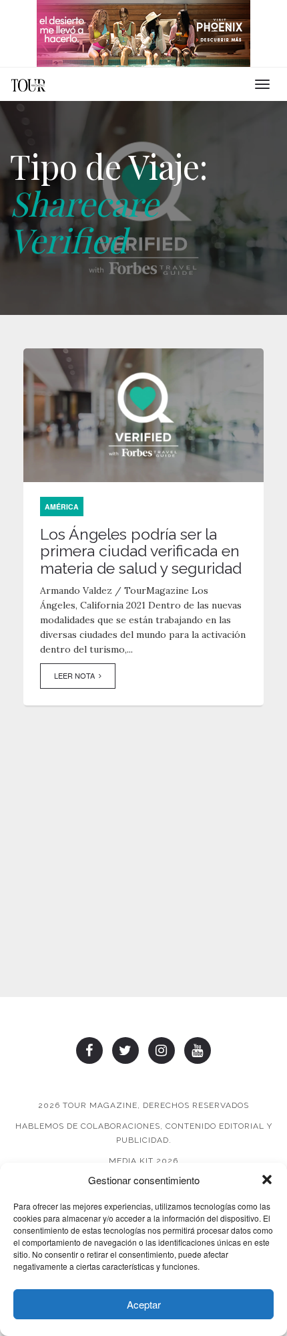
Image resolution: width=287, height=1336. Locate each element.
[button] (267, 1179)
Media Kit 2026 (143, 1160)
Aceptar (144, 1304)
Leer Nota (76, 675)
